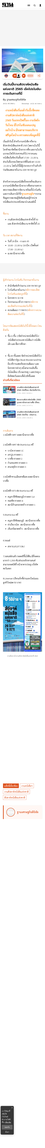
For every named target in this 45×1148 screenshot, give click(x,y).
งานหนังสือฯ (27, 785)
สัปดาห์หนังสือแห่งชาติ (14, 797)
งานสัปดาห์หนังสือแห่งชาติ (16, 791)
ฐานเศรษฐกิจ (28, 193)
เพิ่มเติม (8, 1122)
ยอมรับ (7, 1127)
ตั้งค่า (7, 1132)
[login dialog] (40, 5)
